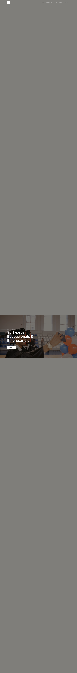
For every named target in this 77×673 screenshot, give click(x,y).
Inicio (43, 2)
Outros (66, 2)
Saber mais (11, 347)
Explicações (49, 2)
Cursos (55, 2)
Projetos (61, 2)
